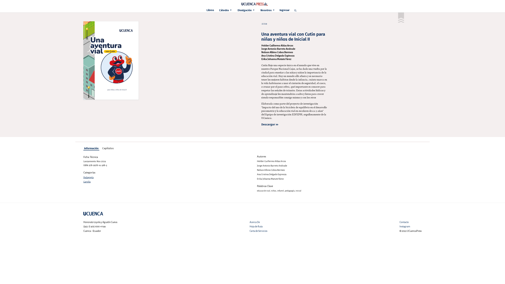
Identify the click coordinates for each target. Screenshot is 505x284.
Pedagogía (88, 177)
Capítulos (108, 148)
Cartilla (87, 182)
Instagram (405, 226)
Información (91, 148)
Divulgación (245, 10)
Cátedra (224, 10)
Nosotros (266, 10)
